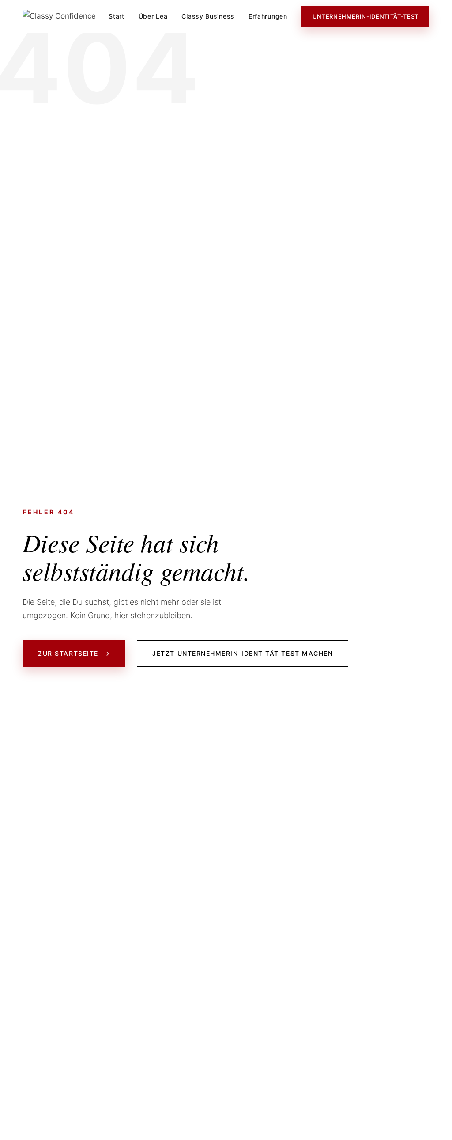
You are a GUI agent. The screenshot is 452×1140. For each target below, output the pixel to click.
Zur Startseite (74, 653)
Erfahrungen (268, 16)
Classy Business (207, 16)
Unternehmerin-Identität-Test (365, 16)
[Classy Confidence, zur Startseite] (59, 16)
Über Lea (153, 16)
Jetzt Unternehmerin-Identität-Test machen (242, 653)
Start (116, 16)
